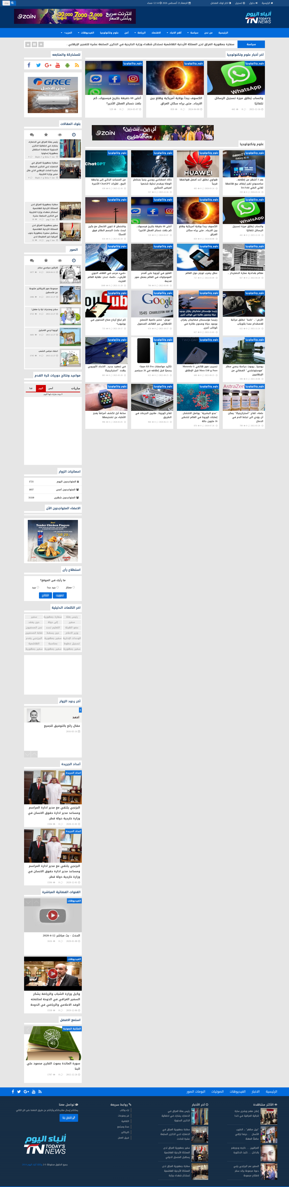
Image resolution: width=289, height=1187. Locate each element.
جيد (34, 587)
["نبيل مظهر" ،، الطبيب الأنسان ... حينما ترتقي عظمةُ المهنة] (269, 1142)
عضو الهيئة (71, 627)
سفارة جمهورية (53, 617)
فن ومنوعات (123, 1116)
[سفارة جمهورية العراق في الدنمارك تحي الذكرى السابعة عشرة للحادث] (199, 1142)
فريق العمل (123, 1138)
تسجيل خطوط (72, 643)
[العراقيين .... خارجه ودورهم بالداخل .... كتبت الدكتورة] (269, 1160)
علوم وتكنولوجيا (109, 33)
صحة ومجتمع (123, 1127)
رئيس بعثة (72, 617)
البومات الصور (196, 1092)
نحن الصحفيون (34, 627)
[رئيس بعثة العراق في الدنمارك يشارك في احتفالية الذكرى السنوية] (199, 1124)
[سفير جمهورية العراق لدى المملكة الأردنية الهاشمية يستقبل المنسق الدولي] (199, 1160)
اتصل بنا (67, 1117)
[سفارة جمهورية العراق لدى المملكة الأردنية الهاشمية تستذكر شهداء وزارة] (199, 1179)
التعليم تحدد (53, 627)
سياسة (193, 33)
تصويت (60, 595)
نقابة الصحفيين (34, 633)
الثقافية (125, 1121)
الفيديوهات (87, 33)
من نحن (208, 33)
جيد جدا (52, 587)
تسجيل (238, 3)
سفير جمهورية (53, 638)
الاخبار (256, 1092)
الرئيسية (266, 3)
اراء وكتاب (124, 1110)
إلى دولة (53, 622)
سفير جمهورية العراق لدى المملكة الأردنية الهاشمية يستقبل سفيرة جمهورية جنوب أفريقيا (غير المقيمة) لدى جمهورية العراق (152, 44)
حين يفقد (33, 622)
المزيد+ (67, 33)
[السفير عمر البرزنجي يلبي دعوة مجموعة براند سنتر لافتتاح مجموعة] (269, 1179)
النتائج (45, 595)
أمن (126, 33)
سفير (34, 617)
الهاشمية (33, 643)
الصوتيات (217, 1092)
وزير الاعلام (72, 633)
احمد (75, 717)
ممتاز (69, 587)
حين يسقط (53, 633)
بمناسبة (52, 643)
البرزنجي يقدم (34, 638)
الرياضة (141, 33)
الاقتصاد (156, 33)
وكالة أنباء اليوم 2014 (32, 1164)
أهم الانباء (175, 33)
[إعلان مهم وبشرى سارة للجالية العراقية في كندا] (269, 1124)
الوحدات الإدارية (72, 638)
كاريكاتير (125, 1132)
